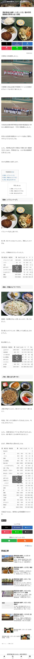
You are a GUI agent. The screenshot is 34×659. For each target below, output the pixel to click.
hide (13, 172)
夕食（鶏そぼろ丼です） (9, 179)
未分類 (4, 520)
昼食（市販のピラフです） (10, 177)
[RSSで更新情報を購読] (25, 540)
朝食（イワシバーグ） (8, 175)
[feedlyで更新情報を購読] (9, 540)
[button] (27, 48)
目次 (15, 185)
